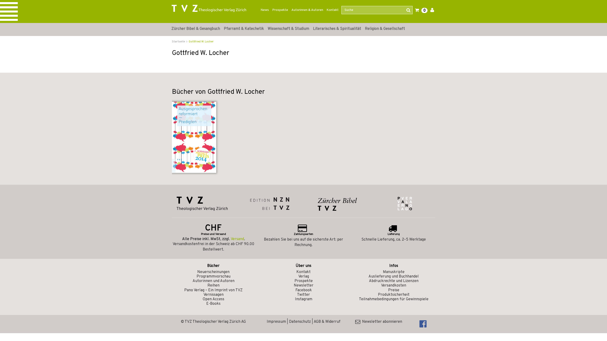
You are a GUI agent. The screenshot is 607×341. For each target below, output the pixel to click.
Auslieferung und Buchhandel (393, 276)
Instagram (303, 299)
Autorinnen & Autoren (307, 10)
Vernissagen (213, 294)
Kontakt (332, 10)
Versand (237, 239)
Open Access (213, 299)
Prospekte (280, 10)
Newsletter (303, 285)
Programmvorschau (213, 276)
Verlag (303, 276)
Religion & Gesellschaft (385, 29)
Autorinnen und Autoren (214, 281)
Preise (393, 290)
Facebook (303, 290)
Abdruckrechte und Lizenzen (393, 281)
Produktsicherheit (393, 294)
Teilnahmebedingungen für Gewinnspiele (393, 299)
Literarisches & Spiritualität (337, 29)
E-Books (213, 303)
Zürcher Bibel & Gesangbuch (195, 29)
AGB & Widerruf (327, 321)
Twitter (303, 294)
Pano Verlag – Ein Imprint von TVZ (213, 290)
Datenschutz (300, 321)
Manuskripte (394, 272)
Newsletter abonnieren (381, 321)
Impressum (276, 321)
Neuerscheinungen (213, 272)
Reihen (213, 285)
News (265, 10)
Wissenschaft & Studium (288, 29)
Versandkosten (393, 285)
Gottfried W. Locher (201, 42)
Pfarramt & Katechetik (244, 29)
